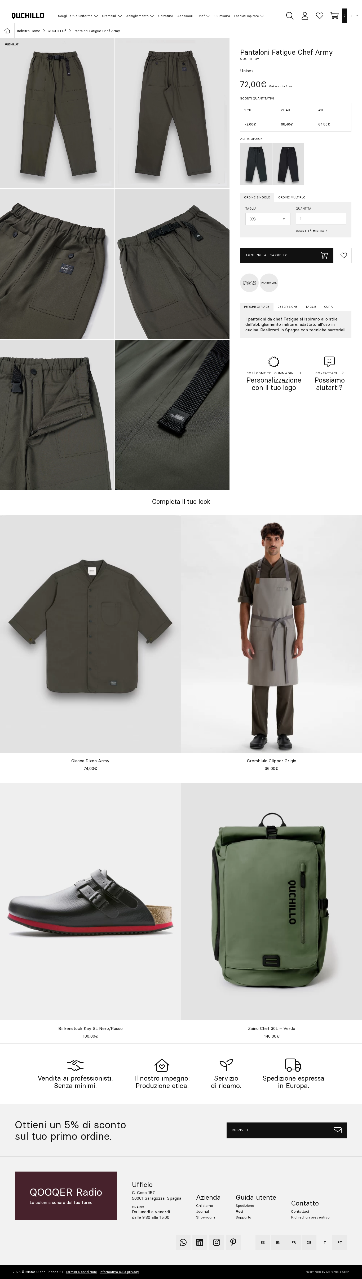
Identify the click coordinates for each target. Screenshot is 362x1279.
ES (263, 1242)
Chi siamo (204, 1205)
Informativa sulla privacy (119, 1272)
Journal (202, 1211)
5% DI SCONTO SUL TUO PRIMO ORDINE (184, 4)
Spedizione (245, 1205)
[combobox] (268, 219)
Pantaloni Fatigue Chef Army (97, 31)
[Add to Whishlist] (343, 255)
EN (278, 1242)
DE (309, 1242)
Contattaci (300, 1211)
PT (340, 1242)
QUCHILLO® (57, 31)
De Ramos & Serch (337, 1271)
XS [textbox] (253, 219)
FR (294, 1242)
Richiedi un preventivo (310, 1217)
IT (352, 16)
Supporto (243, 1217)
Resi (239, 1211)
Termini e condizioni (81, 1272)
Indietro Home (28, 31)
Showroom (205, 1217)
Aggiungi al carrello (266, 255)
